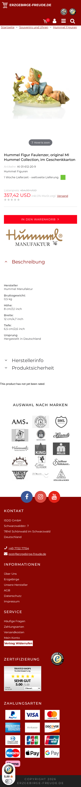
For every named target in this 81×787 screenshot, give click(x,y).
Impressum (12, 601)
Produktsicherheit (33, 368)
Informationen (22, 564)
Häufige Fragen (14, 621)
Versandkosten (14, 632)
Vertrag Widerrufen (18, 643)
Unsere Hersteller (16, 585)
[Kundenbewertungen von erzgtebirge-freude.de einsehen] (22, 680)
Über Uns (10, 574)
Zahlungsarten (14, 626)
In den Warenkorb (38, 219)
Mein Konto (12, 638)
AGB (7, 590)
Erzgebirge (11, 579)
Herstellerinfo (27, 360)
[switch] (8, 781)
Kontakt (14, 511)
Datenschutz (12, 596)
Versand (62, 196)
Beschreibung (28, 262)
